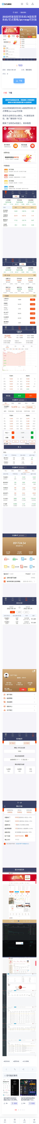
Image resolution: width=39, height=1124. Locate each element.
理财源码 (23, 12)
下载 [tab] (10, 93)
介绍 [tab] (5, 93)
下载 (20, 81)
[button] (27, 4)
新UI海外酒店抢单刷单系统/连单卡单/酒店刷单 (28, 1083)
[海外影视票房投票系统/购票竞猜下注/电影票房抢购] (10, 1087)
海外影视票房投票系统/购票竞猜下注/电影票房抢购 (10, 1100)
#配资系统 (7, 1061)
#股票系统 (16, 1061)
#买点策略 (26, 1061)
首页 (16, 12)
